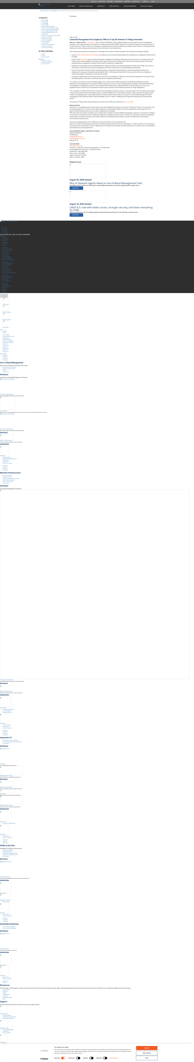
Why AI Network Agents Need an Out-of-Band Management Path (106, 183)
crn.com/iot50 (128, 102)
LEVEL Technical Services (6, 440)
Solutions (44, 43)
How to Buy (102, 1)
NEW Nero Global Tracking (6, 775)
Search (153, 1)
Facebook (5, 232)
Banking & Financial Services (10, 458)
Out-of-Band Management (11, 362)
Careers (5, 290)
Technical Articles (46, 47)
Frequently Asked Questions (48, 32)
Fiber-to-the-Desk (7, 463)
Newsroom (46, 10)
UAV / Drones (6, 901)
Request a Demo (7, 319)
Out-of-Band (71, 6)
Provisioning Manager (8, 1029)
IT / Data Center (7, 725)
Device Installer (6, 1032)
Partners (110, 1)
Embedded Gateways (9, 924)
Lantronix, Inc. (91, 42)
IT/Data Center (6, 457)
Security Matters (7, 258)
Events (43, 55)
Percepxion (2, 764)
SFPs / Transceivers (8, 481)
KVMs (4, 370)
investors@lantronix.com (77, 138)
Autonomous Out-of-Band (9, 367)
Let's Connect (4, 294)
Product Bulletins (7, 265)
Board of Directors (7, 278)
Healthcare (5, 461)
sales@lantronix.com (76, 146)
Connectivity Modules (130, 6)
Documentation (7, 256)
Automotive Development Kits (10, 854)
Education (44, 24)
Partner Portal (6, 269)
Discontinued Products (8, 1018)
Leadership (5, 284)
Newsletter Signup (46, 60)
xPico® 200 (83, 59)
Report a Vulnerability (8, 259)
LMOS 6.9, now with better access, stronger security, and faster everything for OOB (111, 209)
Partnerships (45, 41)
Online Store (6, 253)
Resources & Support (147, 6)
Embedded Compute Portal (9, 1016)
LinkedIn (5, 230)
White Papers (6, 994)
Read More (75, 188)
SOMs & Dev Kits (114, 6)
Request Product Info (47, 62)
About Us (94, 1)
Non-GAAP (5, 279)
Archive (43, 20)
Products (5, 237)
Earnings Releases (7, 276)
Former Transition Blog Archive (49, 29)
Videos (4, 992)
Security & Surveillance (8, 709)
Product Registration (8, 263)
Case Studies (6, 989)
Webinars (5, 991)
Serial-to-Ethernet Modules (9, 928)
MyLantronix (118, 1)
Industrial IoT (101, 6)
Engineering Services (5, 876)
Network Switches (7, 475)
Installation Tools (4, 1028)
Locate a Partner (46, 63)
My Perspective (45, 38)
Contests (44, 21)
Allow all (147, 1048)
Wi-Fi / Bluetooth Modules (9, 926)
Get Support (6, 255)
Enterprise (2, 455)
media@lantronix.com (76, 136)
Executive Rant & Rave (47, 26)
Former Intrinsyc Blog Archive (49, 27)
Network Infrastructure (86, 6)
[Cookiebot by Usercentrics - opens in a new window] (44, 1059)
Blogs (4, 289)
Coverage (44, 23)
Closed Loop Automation (9, 368)
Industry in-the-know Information (50, 35)
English (145, 1)
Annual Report (6, 281)
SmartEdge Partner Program (10, 272)
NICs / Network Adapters (9, 480)
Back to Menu (3, 353)
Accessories (6, 371)
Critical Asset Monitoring (9, 823)
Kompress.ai (3, 793)
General (43, 34)
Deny (146, 1058)
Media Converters (7, 477)
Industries (5, 242)
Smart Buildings (7, 710)
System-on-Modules (8, 850)
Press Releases (54, 10)
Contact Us (135, 1)
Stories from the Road (47, 44)
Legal (4, 292)
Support (5, 245)
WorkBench (6, 1031)
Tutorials (5, 995)
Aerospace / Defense (5, 900)
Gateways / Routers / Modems (10, 740)
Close (1, 329)
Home (41, 10)
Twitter (5, 227)
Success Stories (46, 46)
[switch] (78, 1058)
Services (5, 240)
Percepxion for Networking (6, 394)
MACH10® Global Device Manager (88, 55)
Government (6, 460)
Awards (43, 53)
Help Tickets (6, 268)
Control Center (3, 410)
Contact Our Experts (8, 249)
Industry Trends (45, 37)
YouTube (5, 229)
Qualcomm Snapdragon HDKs (10, 853)
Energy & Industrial (7, 712)
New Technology (46, 40)
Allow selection (147, 1053)
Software (5, 239)
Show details (113, 1058)
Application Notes (7, 997)
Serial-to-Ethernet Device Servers (11, 478)
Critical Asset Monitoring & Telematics (12, 741)
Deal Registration (7, 271)
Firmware (5, 266)
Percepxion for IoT (4, 948)
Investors (127, 1)
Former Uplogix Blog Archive (48, 31)
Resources (5, 243)
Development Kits (7, 851)
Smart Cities (3, 707)
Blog (4, 998)
